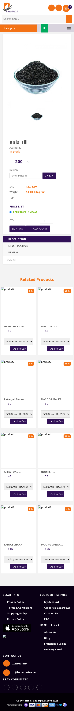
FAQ (46, 619)
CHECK (49, 175)
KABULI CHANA (13, 544)
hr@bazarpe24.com (24, 672)
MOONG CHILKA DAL (51, 544)
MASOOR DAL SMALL (49, 326)
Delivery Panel (53, 649)
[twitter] (39, 687)
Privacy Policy (15, 602)
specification (18, 245)
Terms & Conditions (19, 607)
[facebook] (6, 687)
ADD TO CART (39, 228)
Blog (47, 638)
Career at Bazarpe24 (57, 607)
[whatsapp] (15, 687)
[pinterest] (31, 687)
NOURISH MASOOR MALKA (51, 471)
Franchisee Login (55, 643)
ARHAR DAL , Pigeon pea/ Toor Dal (15, 471)
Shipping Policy (17, 613)
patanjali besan (14, 399)
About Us (50, 632)
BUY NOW (17, 228)
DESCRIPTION (17, 239)
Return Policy (15, 619)
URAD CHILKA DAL (15, 326)
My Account (51, 602)
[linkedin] (23, 687)
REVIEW (13, 252)
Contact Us (51, 613)
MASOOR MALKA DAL (51, 399)
